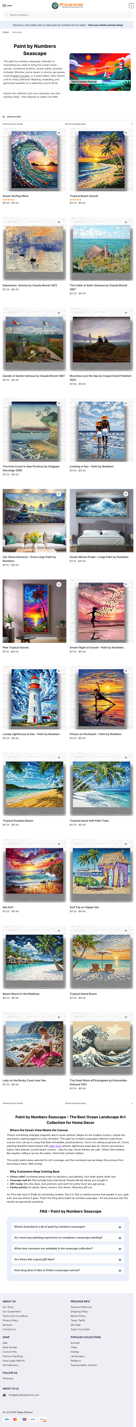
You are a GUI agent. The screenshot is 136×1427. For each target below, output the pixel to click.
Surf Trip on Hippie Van (84, 907)
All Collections (11, 1365)
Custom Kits (10, 1351)
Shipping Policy (79, 1311)
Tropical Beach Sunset (84, 196)
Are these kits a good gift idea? (34, 1259)
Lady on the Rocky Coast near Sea (24, 1080)
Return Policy (78, 1316)
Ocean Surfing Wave (15, 196)
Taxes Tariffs (78, 1320)
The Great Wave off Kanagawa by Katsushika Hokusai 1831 (98, 1082)
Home (6, 32)
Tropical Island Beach (83, 993)
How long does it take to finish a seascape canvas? (47, 1270)
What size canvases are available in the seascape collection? (53, 1248)
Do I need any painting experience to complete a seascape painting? (58, 1237)
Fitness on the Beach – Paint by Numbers (96, 734)
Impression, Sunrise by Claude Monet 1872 (30, 285)
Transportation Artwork (84, 1365)
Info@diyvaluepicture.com (24, 1394)
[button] (131, 5)
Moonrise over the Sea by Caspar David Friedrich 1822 (101, 377)
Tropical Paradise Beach (18, 820)
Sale (5, 1342)
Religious (76, 1360)
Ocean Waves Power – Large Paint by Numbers (99, 557)
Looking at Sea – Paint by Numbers (92, 466)
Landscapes (78, 1356)
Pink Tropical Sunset (16, 647)
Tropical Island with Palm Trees (89, 820)
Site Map (76, 1324)
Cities (74, 1347)
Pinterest (8, 1378)
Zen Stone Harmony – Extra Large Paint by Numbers (29, 559)
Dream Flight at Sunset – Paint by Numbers (97, 647)
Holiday (75, 1351)
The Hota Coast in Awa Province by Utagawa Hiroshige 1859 (31, 468)
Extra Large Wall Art (14, 1360)
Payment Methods (81, 1307)
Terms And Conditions (15, 1316)
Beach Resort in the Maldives (21, 993)
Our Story (8, 1307)
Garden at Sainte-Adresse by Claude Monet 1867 (34, 375)
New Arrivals (10, 1347)
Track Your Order (80, 1329)
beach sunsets (21, 75)
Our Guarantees (12, 1311)
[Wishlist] (58, 132)
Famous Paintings (13, 1356)
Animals (75, 1342)
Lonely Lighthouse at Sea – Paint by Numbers (31, 734)
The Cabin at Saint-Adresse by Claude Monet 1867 (98, 287)
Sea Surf (8, 907)
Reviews (7, 1324)
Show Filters (14, 117)
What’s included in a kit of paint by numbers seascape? (49, 1226)
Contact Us (9, 1329)
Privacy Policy (10, 1320)
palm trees (55, 1146)
